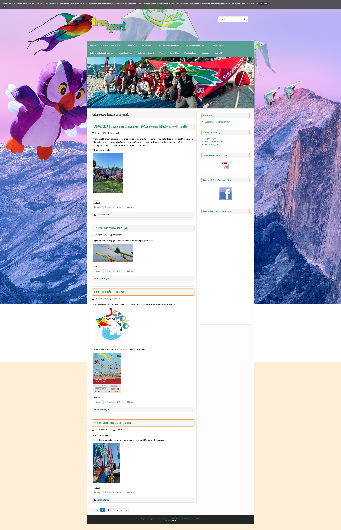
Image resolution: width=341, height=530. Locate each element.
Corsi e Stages (217, 45)
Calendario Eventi (146, 53)
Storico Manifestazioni (169, 45)
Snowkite (174, 53)
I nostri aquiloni (125, 53)
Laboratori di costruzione (101, 53)
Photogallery (190, 53)
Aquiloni (209, 138)
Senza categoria (103, 215)
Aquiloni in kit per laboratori (217, 122)
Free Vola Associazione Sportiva (217, 211)
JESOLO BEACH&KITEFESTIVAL (109, 292)
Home (93, 45)
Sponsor (205, 53)
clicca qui (263, 3)
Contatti (218, 53)
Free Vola (132, 45)
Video (162, 53)
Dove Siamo (147, 45)
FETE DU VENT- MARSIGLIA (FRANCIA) (113, 423)
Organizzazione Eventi (195, 45)
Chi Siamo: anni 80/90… (111, 45)
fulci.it (174, 520)
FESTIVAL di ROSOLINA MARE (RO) (111, 228)
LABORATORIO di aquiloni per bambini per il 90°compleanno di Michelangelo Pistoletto (140, 126)
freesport (114, 133)
